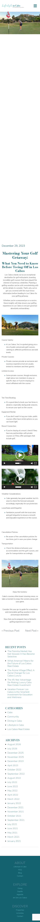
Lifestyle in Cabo (15, 725)
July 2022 (12, 782)
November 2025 (15, 757)
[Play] (4, 463)
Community (13, 716)
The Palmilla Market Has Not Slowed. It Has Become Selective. (21, 654)
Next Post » (31, 630)
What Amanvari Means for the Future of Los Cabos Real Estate (20, 663)
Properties (20, 910)
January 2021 (14, 841)
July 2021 (12, 824)
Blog (20, 873)
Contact (20, 876)
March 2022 (13, 799)
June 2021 (12, 828)
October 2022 (14, 769)
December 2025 (15, 752)
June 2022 (12, 786)
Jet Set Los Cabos (20, 897)
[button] (20, 455)
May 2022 (12, 790)
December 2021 (15, 807)
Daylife (20, 891)
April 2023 (12, 765)
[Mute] (32, 463)
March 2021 (13, 836)
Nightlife (20, 894)
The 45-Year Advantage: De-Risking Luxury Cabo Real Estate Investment (19, 682)
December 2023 (15, 761)
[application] (20, 455)
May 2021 (12, 832)
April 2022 (12, 794)
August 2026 (14, 744)
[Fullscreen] (35, 463)
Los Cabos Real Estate (18, 729)
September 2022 (16, 773)
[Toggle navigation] (35, 6)
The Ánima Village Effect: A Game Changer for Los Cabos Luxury (20, 673)
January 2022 (14, 803)
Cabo (10, 712)
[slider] (18, 463)
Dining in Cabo (14, 720)
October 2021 (14, 815)
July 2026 (12, 748)
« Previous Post (10, 630)
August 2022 (14, 778)
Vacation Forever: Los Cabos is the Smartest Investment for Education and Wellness (19, 693)
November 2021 (15, 811)
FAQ (20, 870)
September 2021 (16, 820)
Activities (20, 913)
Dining (20, 888)
